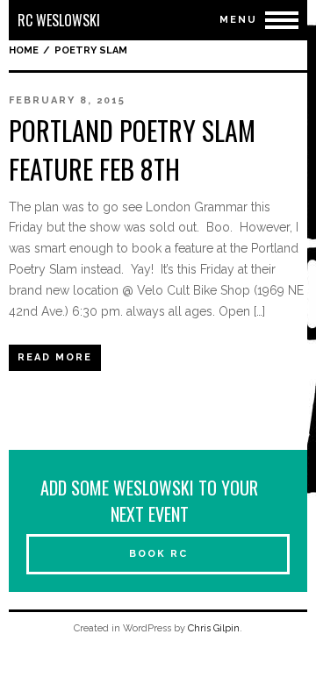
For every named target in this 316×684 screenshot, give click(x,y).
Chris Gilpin (214, 628)
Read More (55, 357)
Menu (238, 19)
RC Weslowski (59, 20)
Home (24, 50)
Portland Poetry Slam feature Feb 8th (132, 149)
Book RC (158, 553)
